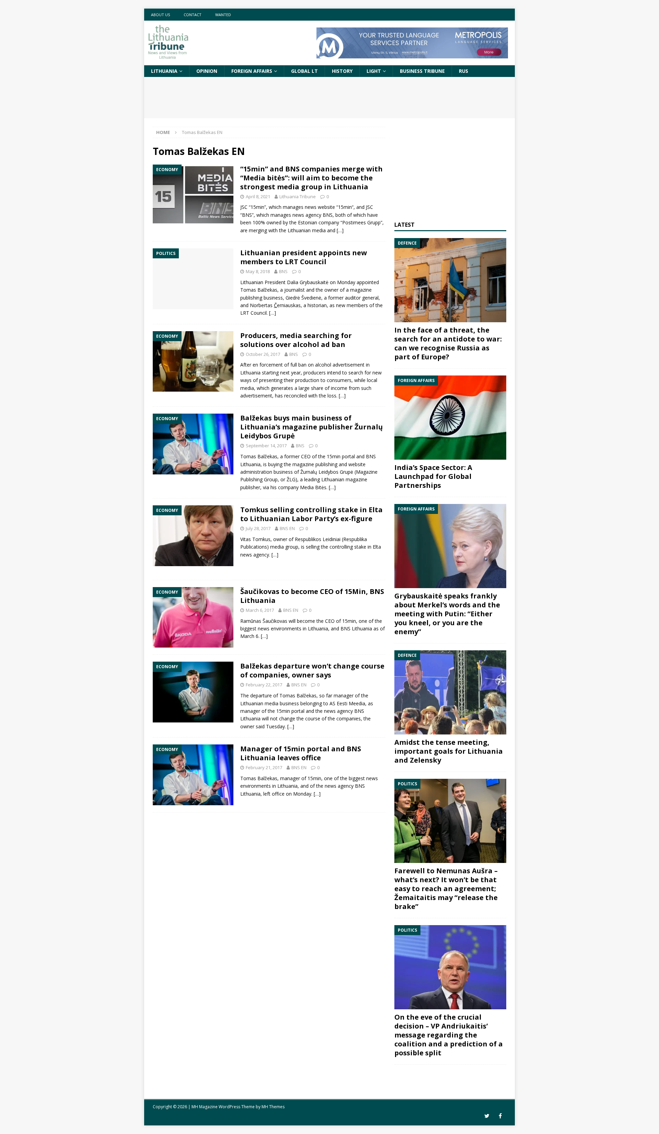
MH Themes (273, 1107)
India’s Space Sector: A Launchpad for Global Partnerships (433, 476)
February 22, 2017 (264, 685)
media (247, 388)
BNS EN (287, 528)
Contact (192, 14)
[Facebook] (500, 1116)
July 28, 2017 (258, 528)
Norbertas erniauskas (275, 305)
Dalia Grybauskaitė (307, 282)
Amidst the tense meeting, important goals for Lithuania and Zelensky (448, 751)
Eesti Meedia (351, 703)
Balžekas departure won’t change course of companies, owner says (312, 670)
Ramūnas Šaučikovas (263, 621)
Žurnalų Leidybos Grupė (326, 472)
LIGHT (374, 71)
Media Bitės (313, 487)
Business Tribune (422, 71)
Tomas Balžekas (258, 456)
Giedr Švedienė (303, 297)
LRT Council (253, 313)
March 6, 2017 (260, 610)
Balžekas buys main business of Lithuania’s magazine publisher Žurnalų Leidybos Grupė (311, 426)
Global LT (304, 71)
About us (160, 14)
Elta (377, 546)
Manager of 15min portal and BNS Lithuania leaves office (300, 753)
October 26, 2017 (263, 354)
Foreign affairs (251, 71)
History (342, 71)
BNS (283, 271)
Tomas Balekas (258, 290)
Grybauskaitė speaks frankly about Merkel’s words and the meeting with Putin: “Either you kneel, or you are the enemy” (447, 613)
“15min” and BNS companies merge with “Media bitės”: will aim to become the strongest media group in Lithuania (311, 177)
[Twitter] (487, 1116)
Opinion (206, 71)
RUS (463, 71)
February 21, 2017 (264, 767)
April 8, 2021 (258, 196)
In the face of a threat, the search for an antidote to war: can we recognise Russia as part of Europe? (448, 343)
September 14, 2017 (266, 445)
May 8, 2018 (258, 271)
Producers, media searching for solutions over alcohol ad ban (296, 340)
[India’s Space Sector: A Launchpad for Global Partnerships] (450, 417)
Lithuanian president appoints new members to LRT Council (303, 257)
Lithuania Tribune (297, 196)
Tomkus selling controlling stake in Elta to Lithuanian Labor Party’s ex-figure (311, 514)
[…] (340, 230)
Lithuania (164, 71)
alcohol (323, 364)
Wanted (223, 14)
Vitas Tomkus (255, 539)
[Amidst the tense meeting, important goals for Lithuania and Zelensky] (450, 692)
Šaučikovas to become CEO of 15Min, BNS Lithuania (312, 596)
